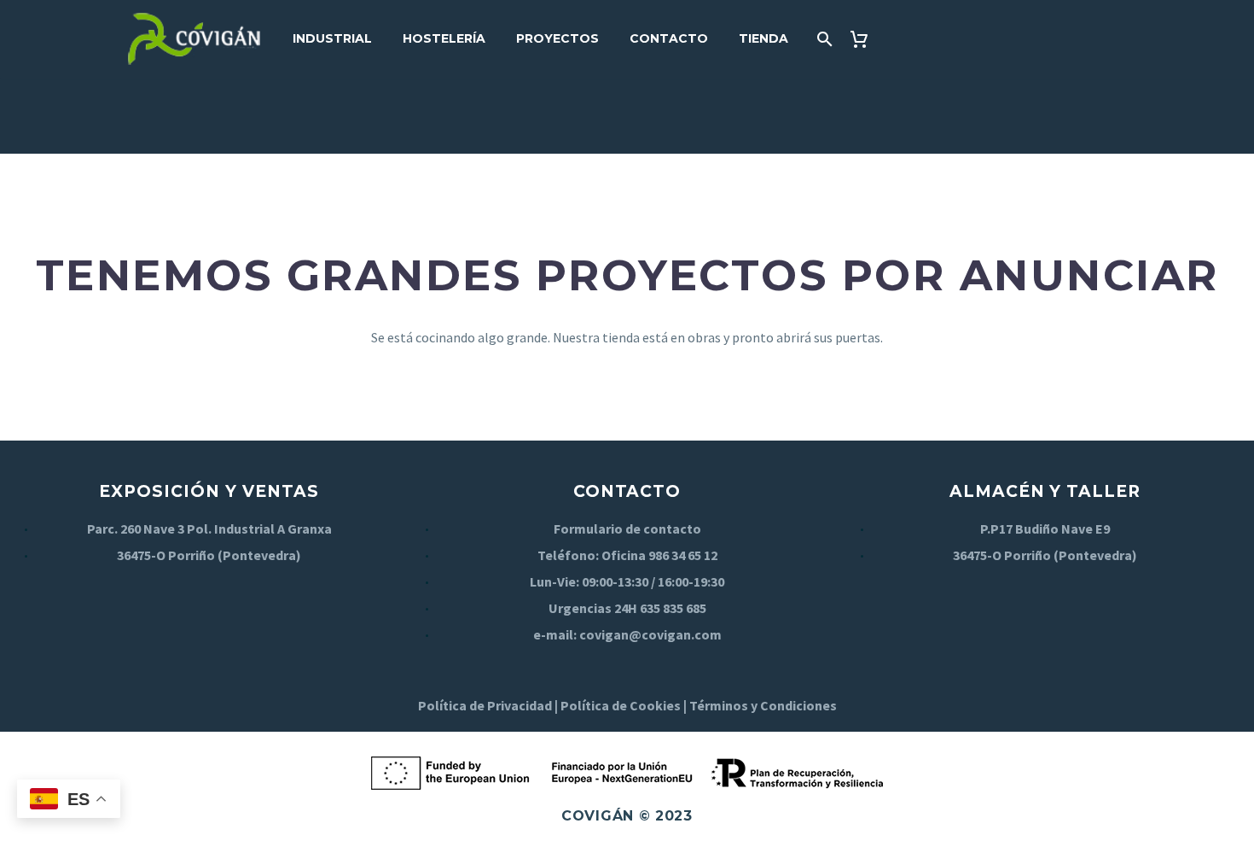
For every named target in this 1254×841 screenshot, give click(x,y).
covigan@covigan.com (650, 634)
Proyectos (557, 38)
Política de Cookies (620, 705)
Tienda (763, 38)
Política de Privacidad (485, 705)
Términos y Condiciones (763, 705)
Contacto (669, 38)
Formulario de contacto (627, 528)
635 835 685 (673, 607)
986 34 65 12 (682, 555)
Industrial (332, 38)
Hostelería (444, 38)
